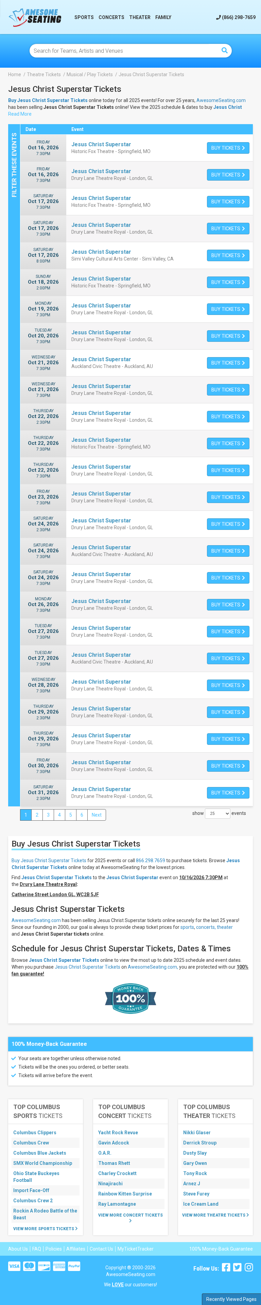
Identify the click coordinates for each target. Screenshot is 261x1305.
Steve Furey (196, 1194)
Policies (54, 1249)
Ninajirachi (110, 1183)
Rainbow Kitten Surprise (125, 1194)
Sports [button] (84, 17)
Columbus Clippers (34, 1132)
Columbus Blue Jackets (39, 1153)
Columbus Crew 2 (33, 1200)
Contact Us (101, 1249)
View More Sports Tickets (44, 1228)
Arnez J (191, 1183)
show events (219, 813)
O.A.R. (104, 1153)
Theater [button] (140, 17)
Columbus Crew (31, 1142)
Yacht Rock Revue (118, 1132)
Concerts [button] (111, 17)
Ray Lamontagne (117, 1204)
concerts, (206, 927)
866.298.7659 (150, 860)
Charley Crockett (117, 1173)
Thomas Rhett (114, 1163)
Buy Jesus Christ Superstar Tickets (49, 860)
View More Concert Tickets (130, 1215)
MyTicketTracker (136, 1249)
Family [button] (163, 17)
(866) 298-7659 (238, 17)
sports (187, 927)
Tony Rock (195, 1173)
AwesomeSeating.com (221, 100)
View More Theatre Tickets (214, 1215)
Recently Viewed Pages (231, 1299)
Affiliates (75, 1249)
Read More (20, 114)
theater (225, 927)
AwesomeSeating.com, (153, 967)
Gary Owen (195, 1163)
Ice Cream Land (201, 1204)
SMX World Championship (42, 1163)
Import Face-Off (31, 1190)
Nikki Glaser (197, 1132)
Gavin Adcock (113, 1142)
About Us (18, 1249)
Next (97, 815)
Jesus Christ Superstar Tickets (64, 960)
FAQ (36, 1249)
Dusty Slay (195, 1153)
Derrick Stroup (199, 1142)
